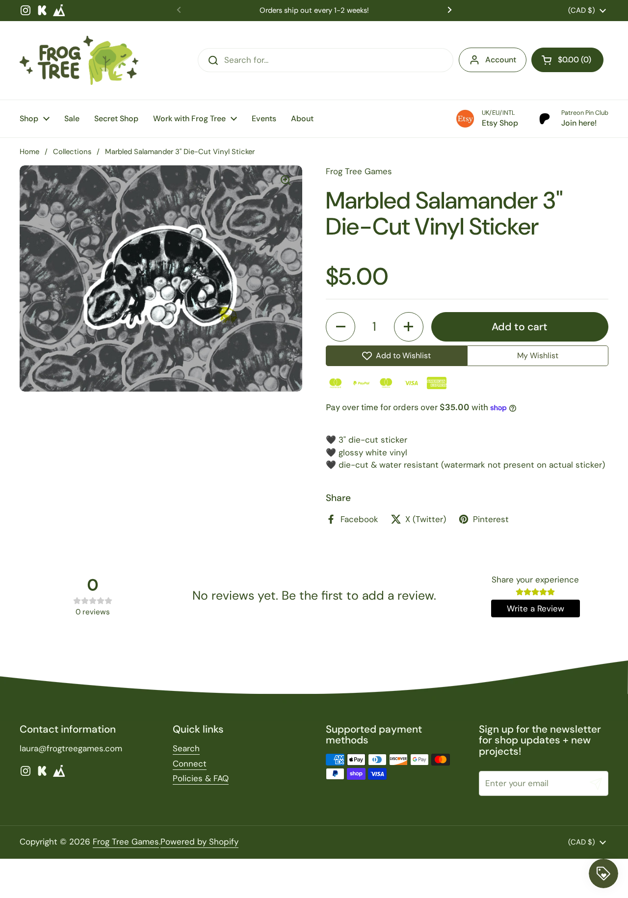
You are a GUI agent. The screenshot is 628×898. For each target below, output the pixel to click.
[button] (567, 60)
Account (500, 59)
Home (29, 152)
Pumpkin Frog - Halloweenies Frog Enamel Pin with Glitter (118, 847)
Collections (72, 152)
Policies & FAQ (201, 778)
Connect (190, 763)
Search (186, 748)
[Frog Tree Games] (79, 60)
